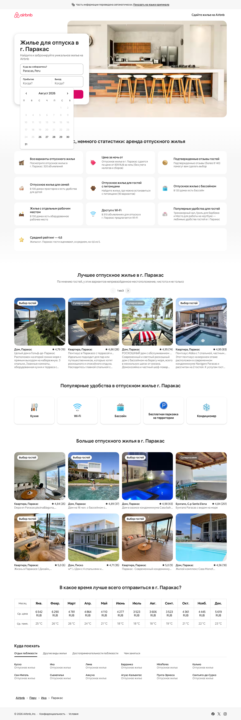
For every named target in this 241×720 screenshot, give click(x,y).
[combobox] (51, 71)
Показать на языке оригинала (151, 4)
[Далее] (128, 290)
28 (53, 137)
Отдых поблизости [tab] (25, 653)
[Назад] (113, 290)
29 (60, 137)
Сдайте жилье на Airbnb (208, 15)
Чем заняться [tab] (132, 653)
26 (40, 137)
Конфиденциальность (52, 714)
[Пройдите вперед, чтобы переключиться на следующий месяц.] (67, 93)
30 (67, 137)
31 (26, 144)
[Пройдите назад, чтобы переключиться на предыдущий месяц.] (26, 93)
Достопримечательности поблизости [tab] (95, 653)
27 (46, 137)
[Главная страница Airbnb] (23, 15)
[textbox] (36, 83)
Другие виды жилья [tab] (55, 653)
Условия (73, 714)
